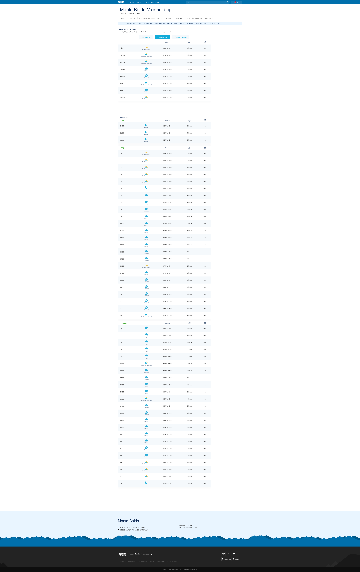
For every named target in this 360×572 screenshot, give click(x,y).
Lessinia (208, 18)
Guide (123, 23)
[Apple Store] (236, 559)
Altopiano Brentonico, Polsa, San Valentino (155, 18)
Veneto (132, 18)
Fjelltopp (181, 37)
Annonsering (147, 554)
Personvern (121, 561)
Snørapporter (135, 2)
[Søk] (227, 2)
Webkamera (148, 23)
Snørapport (131, 23)
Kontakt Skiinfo (134, 554)
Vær (139, 23)
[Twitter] (229, 554)
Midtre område (162, 37)
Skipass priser (215, 23)
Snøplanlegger (202, 23)
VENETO (123, 14)
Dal (146, 37)
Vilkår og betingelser (142, 561)
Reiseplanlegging (152, 2)
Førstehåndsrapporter (163, 23)
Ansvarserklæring (131, 561)
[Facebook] (239, 554)
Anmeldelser (179, 23)
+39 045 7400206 (185, 525)
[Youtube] (224, 554)
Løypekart (190, 23)
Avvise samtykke (173, 561)
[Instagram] (234, 554)
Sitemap (152, 561)
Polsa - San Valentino (194, 18)
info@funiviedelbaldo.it (190, 528)
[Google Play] (226, 559)
